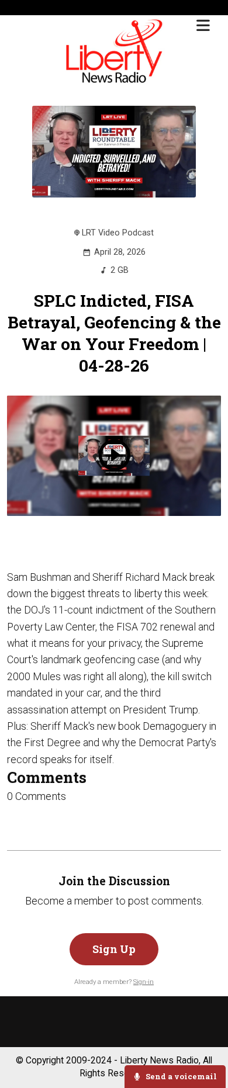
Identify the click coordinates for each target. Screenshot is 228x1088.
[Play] (114, 455)
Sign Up (114, 949)
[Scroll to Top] (205, 1042)
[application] (114, 456)
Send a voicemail (180, 1076)
